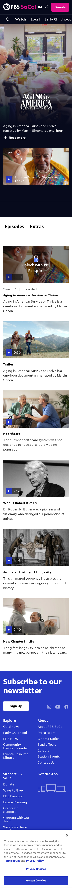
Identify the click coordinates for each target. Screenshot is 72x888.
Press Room (46, 733)
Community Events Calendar (15, 746)
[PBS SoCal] (19, 7)
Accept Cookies (36, 880)
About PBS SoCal (50, 727)
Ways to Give (13, 790)
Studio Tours (47, 744)
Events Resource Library (15, 755)
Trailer (8, 364)
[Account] (46, 7)
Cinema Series (48, 739)
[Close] (67, 835)
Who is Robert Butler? (20, 503)
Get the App (48, 774)
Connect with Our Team (16, 819)
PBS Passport (13, 796)
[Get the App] (52, 788)
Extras (37, 226)
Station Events (49, 756)
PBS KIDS (10, 739)
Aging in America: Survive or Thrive (30, 295)
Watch (20, 19)
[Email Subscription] (40, 7)
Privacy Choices (36, 869)
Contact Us (46, 762)
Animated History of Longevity (27, 572)
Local (35, 19)
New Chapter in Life (18, 641)
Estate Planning (15, 802)
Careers (43, 750)
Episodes (14, 226)
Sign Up (16, 706)
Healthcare (11, 434)
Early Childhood (15, 733)
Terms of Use (12, 860)
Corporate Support (10, 809)
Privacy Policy (35, 860)
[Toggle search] (8, 19)
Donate (60, 7)
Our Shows (11, 727)
